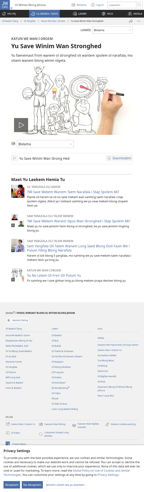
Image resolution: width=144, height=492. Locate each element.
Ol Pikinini (11, 372)
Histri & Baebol (13, 387)
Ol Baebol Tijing (10, 21)
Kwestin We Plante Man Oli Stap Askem (118, 344)
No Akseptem (32, 485)
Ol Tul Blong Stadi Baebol (19, 351)
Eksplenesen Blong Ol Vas (19, 340)
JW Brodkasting (60, 387)
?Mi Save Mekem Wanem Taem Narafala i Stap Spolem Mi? (73, 191)
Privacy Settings (108, 475)
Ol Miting (102, 365)
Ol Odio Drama (59, 403)
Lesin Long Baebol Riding (65, 409)
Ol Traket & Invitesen (62, 351)
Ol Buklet (56, 345)
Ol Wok (101, 381)
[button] (44, 14)
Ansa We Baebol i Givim (18, 335)
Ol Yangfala (29, 21)
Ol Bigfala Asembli (107, 376)
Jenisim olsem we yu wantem (65, 485)
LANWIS (86, 30)
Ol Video (56, 393)
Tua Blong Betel (106, 360)
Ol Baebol (57, 335)
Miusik (55, 398)
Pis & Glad (11, 356)
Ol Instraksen (59, 382)
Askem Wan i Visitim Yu (110, 350)
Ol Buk (55, 340)
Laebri (55, 328)
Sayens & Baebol (14, 382)
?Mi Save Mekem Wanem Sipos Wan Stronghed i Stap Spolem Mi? (78, 221)
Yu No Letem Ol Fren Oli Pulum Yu (54, 275)
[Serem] (131, 21)
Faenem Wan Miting (52, 424)
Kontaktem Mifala (107, 355)
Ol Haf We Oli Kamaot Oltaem (67, 356)
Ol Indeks (56, 377)
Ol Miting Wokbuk (61, 367)
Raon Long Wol (106, 395)
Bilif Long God (13, 377)
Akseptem (11, 485)
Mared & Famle (14, 361)
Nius (100, 328)
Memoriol (103, 371)
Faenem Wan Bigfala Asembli (85, 425)
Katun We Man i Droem (53, 21)
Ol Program (58, 372)
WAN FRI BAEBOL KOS (17, 345)
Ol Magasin (57, 361)
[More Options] (139, 21)
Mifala (101, 337)
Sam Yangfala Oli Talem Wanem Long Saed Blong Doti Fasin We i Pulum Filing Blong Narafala (78, 248)
